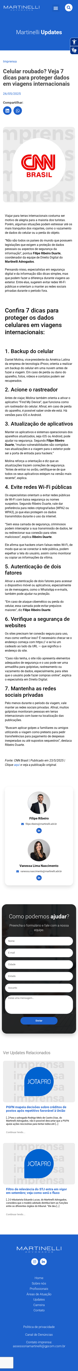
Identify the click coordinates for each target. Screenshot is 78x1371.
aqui (17, 765)
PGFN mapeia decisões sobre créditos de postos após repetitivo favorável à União (36, 1109)
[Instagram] (34, 1261)
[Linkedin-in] (39, 830)
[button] (55, 8)
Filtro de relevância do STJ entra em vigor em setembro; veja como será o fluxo (36, 1191)
